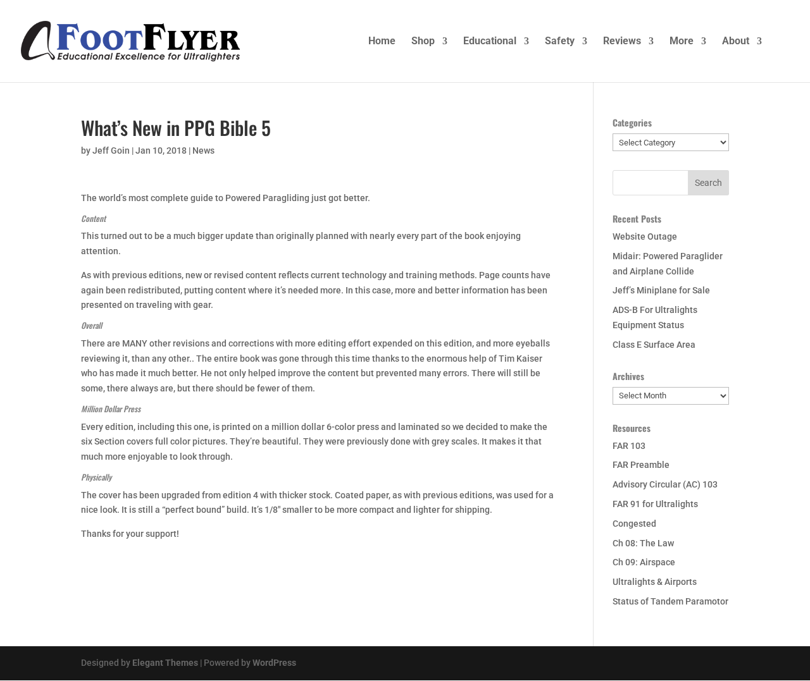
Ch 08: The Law (643, 543)
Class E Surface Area (654, 345)
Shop (423, 42)
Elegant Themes (165, 663)
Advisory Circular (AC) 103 (665, 484)
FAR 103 (629, 446)
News (203, 150)
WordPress (274, 663)
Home (382, 42)
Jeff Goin (111, 150)
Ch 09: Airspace (644, 562)
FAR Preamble (641, 465)
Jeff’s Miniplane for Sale (661, 290)
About (735, 42)
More (682, 42)
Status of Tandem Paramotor (670, 601)
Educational (489, 42)
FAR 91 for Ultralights (655, 504)
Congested (634, 523)
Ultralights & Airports (655, 582)
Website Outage (645, 236)
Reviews (622, 42)
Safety (560, 42)
